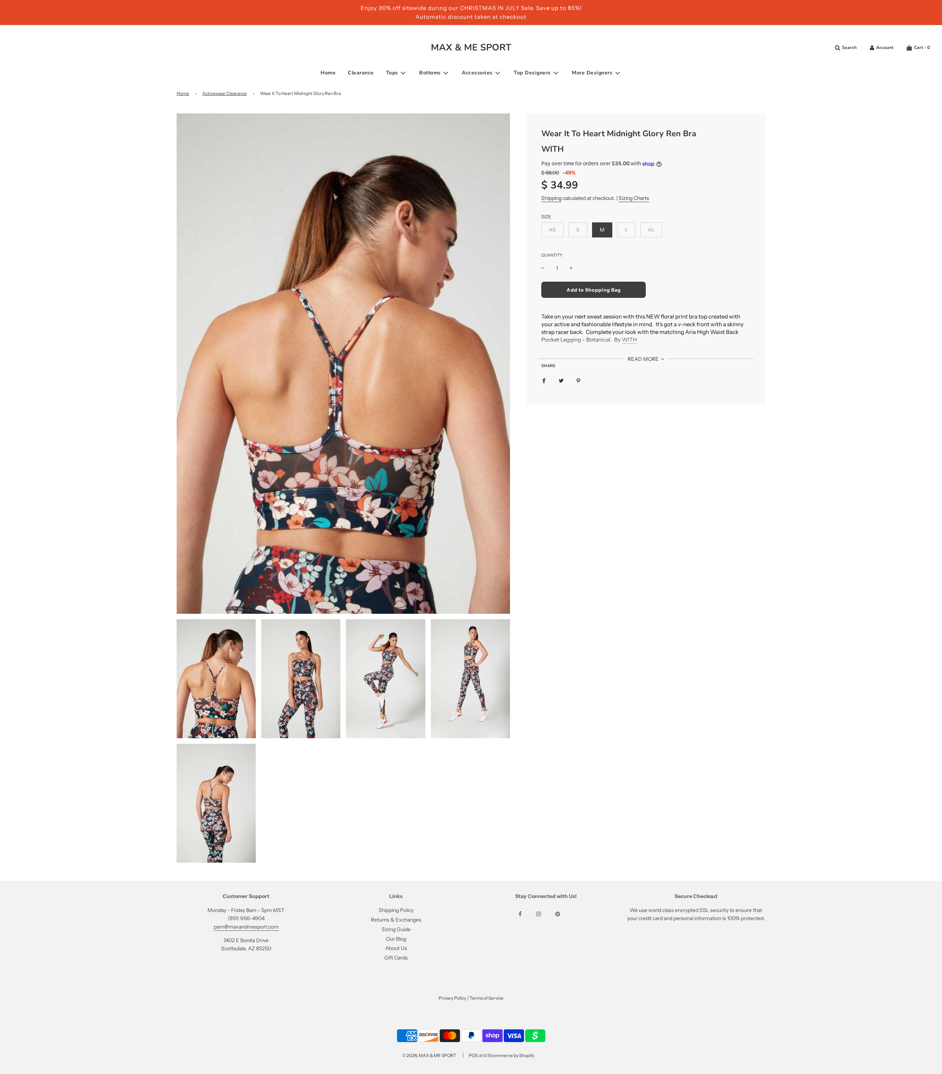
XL (651, 229)
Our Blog (396, 939)
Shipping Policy (396, 910)
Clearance (361, 72)
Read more (644, 359)
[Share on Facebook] (544, 380)
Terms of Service (486, 998)
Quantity (551, 255)
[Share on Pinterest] (578, 380)
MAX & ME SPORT (471, 47)
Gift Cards (396, 957)
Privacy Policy (452, 998)
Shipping (551, 198)
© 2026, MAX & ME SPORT (429, 1055)
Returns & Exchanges (396, 919)
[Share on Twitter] (561, 380)
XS (552, 229)
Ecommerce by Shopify (511, 1055)
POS (473, 1055)
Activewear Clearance (224, 93)
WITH (552, 149)
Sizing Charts (634, 198)
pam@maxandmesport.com (246, 926)
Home (328, 72)
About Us (396, 948)
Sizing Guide (396, 929)
